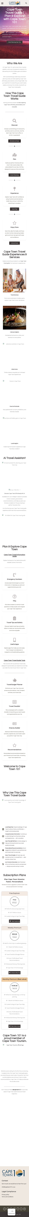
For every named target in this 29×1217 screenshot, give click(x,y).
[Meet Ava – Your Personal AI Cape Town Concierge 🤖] (14, 1153)
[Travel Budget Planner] (14, 680)
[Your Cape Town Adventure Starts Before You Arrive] (14, 1106)
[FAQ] (14, 596)
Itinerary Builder (14, 728)
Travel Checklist (14, 706)
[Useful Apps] (14, 640)
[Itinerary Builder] (14, 724)
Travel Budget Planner (14, 684)
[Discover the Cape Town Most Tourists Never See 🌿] (14, 1137)
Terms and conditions (7, 1196)
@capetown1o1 (17, 1089)
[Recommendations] (14, 745)
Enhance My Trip (15, 972)
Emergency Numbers (14, 579)
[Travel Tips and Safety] (14, 618)
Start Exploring (16, 921)
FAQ (14, 601)
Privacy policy (5, 1194)
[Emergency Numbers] (14, 575)
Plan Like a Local (15, 1026)
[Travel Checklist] (14, 702)
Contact (5, 1181)
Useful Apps (14, 644)
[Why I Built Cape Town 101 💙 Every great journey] (14, 1122)
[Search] (26, 3)
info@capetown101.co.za (8, 1187)
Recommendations (14, 749)
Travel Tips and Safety (14, 622)
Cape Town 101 (17, 1214)
